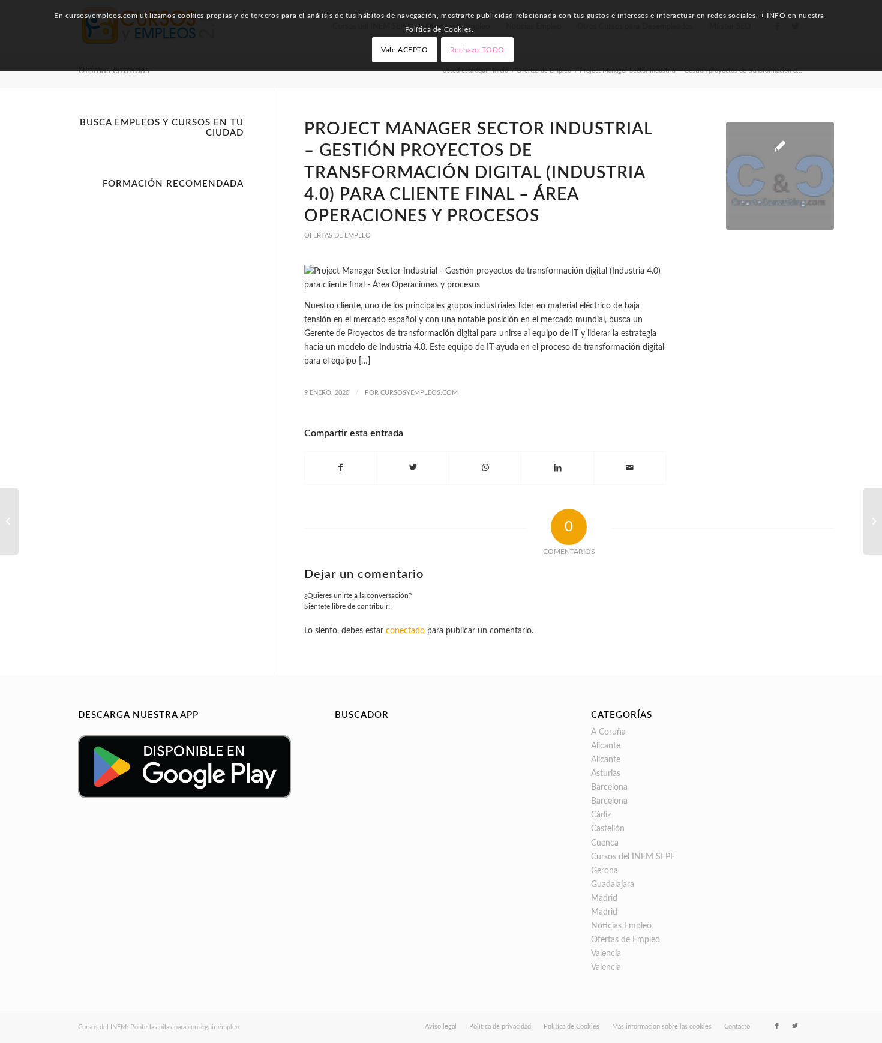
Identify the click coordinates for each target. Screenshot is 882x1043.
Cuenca (605, 843)
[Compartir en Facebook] (341, 468)
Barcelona (609, 787)
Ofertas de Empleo (337, 235)
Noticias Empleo (621, 926)
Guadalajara (612, 884)
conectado (405, 631)
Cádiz (601, 815)
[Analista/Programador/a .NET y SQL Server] (9, 521)
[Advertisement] (161, 374)
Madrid (604, 898)
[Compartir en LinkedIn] (557, 468)
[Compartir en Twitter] (413, 468)
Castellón (608, 829)
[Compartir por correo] (629, 468)
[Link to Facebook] (777, 1026)
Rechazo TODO (477, 49)
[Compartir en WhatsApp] (485, 468)
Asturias (605, 773)
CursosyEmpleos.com (419, 392)
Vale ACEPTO (404, 49)
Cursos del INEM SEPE (633, 857)
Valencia (606, 953)
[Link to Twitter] (795, 1026)
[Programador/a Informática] (872, 521)
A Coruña (608, 732)
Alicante (605, 746)
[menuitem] (441, 1027)
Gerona (604, 871)
